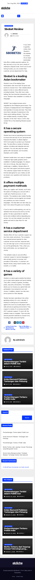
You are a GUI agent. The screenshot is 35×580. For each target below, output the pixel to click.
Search (5, 412)
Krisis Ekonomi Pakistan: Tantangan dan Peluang (15, 380)
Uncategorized (9, 25)
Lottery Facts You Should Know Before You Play (11, 328)
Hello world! (25, 467)
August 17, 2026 (11, 514)
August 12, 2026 (11, 533)
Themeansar (17, 572)
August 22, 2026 (11, 496)
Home (13, 576)
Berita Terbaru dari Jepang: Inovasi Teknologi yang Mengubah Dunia (17, 549)
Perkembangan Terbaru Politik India (15, 398)
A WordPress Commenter (11, 467)
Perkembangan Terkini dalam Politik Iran (15, 362)
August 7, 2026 (10, 551)
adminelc (15, 33)
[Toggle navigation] (18, 16)
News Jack (27, 570)
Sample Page (19, 576)
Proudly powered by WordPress (11, 570)
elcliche (5, 7)
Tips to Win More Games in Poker (24, 327)
